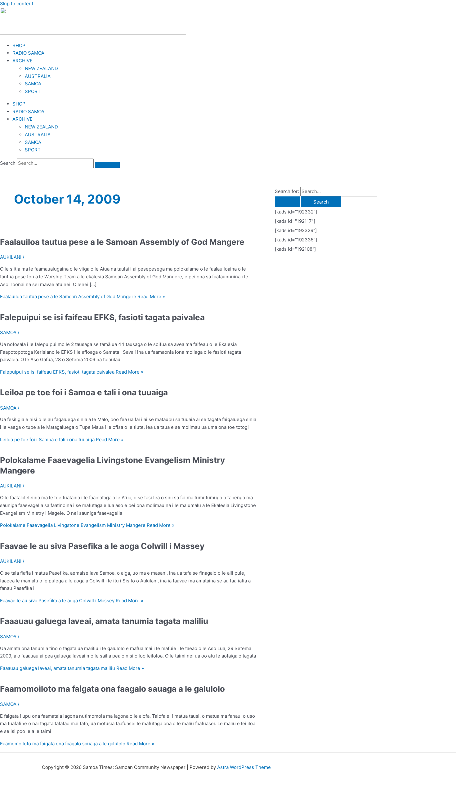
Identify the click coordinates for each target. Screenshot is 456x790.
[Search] (107, 165)
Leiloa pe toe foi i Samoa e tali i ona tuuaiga (84, 392)
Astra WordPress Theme (244, 767)
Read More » (82, 296)
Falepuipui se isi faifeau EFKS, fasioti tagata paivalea (102, 317)
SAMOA (33, 84)
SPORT (33, 91)
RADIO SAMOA (28, 53)
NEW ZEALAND (41, 68)
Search (8, 163)
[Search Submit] (287, 201)
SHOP (18, 45)
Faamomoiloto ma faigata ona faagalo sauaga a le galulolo (112, 688)
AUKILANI (10, 257)
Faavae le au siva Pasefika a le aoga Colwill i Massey (102, 546)
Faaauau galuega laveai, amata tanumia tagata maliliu (104, 621)
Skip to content (16, 4)
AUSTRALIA (38, 76)
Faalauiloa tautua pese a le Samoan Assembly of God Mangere (122, 242)
